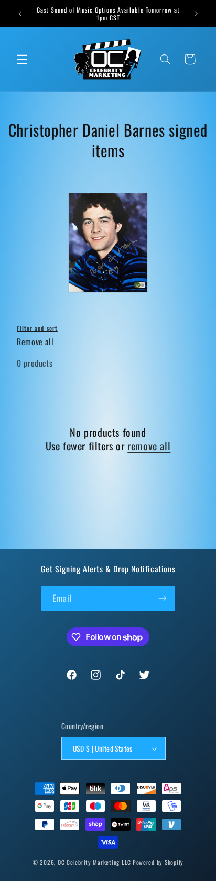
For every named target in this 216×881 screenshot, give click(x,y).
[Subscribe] (162, 598)
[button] (22, 59)
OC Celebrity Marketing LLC (94, 861)
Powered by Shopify (158, 861)
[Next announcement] (196, 13)
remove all (148, 446)
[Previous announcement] (19, 13)
